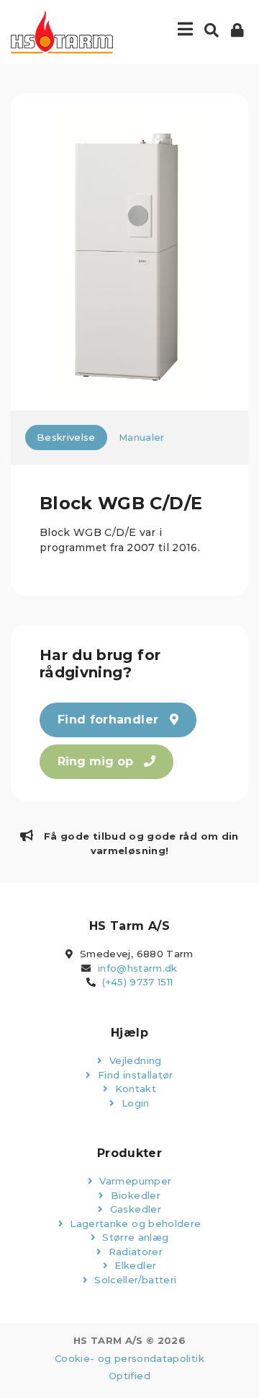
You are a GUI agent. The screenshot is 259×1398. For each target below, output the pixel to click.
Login (134, 1103)
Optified (129, 1375)
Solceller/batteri (133, 1279)
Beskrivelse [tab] (66, 437)
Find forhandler (110, 719)
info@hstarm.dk (138, 968)
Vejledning (134, 1060)
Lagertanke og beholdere (134, 1223)
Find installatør (134, 1075)
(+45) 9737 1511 (137, 982)
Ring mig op (97, 761)
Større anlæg (134, 1237)
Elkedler (134, 1265)
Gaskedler (133, 1209)
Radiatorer (134, 1251)
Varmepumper (133, 1181)
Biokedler (133, 1195)
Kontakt (134, 1088)
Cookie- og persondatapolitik (129, 1358)
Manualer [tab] (142, 437)
